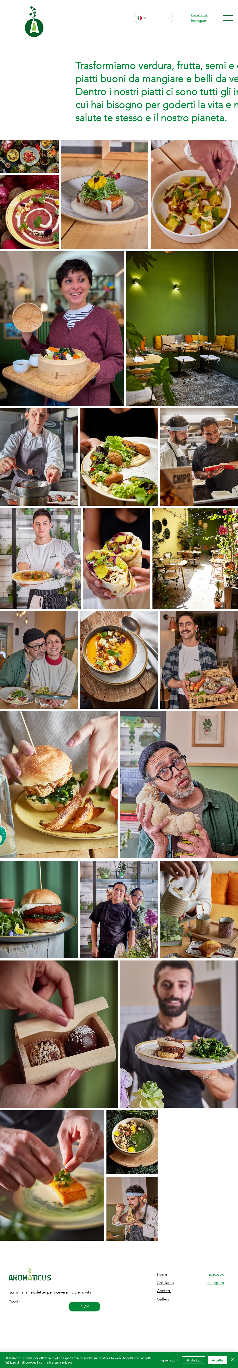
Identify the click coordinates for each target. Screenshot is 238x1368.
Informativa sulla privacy (55, 1362)
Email (13, 1302)
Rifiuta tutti (193, 1360)
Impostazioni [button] (168, 1360)
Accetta (217, 1360)
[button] (228, 18)
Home (162, 1274)
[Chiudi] (232, 1360)
